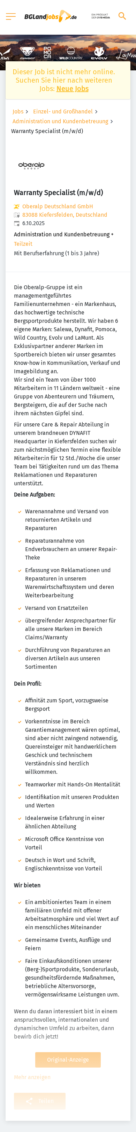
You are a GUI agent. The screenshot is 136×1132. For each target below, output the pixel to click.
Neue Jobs (72, 88)
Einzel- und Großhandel (63, 111)
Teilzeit (23, 244)
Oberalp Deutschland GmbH (57, 206)
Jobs (18, 111)
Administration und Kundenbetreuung (60, 121)
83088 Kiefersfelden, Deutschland (64, 214)
